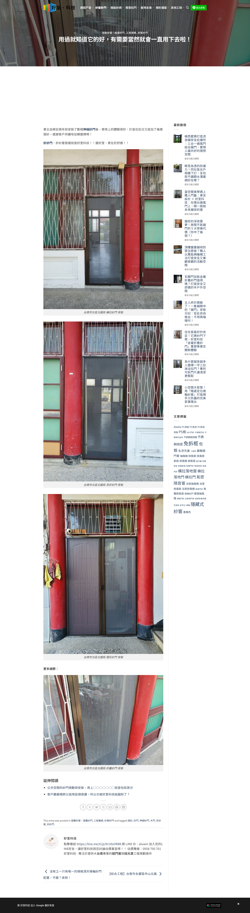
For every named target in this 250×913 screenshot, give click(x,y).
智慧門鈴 (190, 466)
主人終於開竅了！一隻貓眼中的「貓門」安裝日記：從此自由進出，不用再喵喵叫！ (195, 311)
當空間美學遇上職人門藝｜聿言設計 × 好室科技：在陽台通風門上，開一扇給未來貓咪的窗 (195, 200)
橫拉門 (190, 476)
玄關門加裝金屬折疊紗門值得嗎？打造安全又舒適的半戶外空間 (195, 284)
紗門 (136, 820)
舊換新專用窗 (200, 498)
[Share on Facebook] (83, 807)
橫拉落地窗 (187, 470)
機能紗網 (116, 8)
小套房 (193, 451)
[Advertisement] (125, 92)
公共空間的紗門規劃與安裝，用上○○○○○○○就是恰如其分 (90, 787)
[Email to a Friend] (110, 807)
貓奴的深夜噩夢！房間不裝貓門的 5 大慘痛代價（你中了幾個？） (195, 228)
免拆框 (191, 443)
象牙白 (183, 505)
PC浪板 (185, 427)
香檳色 (187, 512)
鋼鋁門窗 (85, 8)
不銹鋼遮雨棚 (190, 437)
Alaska (177, 427)
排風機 (183, 461)
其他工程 (176, 8)
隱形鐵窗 (161, 8)
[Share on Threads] (103, 807)
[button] (187, 7)
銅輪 (188, 505)
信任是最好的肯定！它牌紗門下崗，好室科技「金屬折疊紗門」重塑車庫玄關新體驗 (195, 341)
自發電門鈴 (189, 498)
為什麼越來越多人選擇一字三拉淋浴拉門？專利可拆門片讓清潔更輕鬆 (195, 369)
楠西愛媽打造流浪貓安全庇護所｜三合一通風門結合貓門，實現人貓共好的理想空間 (195, 145)
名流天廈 (184, 451)
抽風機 (184, 456)
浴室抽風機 (192, 483)
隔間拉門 (131, 8)
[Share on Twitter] (97, 807)
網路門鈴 (180, 498)
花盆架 (176, 505)
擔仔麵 (199, 461)
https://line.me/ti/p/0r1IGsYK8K (99, 844)
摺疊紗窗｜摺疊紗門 (113, 32)
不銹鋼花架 (199, 432)
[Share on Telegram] (124, 807)
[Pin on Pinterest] (117, 807)
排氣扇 (192, 456)
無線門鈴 (199, 489)
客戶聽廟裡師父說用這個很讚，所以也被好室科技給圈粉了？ (88, 794)
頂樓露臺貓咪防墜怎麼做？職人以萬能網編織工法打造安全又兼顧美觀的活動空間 (195, 256)
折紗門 (48, 143)
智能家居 (198, 466)
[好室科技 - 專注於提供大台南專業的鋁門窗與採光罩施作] (59, 8)
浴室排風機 (188, 488)
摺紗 (130, 820)
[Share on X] (90, 807)
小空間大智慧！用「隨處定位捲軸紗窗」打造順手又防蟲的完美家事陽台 (195, 394)
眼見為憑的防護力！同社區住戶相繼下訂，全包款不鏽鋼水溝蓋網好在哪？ (195, 173)
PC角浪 (193, 427)
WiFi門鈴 (190, 432)
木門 (152, 820)
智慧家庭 (182, 466)
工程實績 (131, 32)
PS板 (182, 431)
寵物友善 (146, 8)
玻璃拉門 (189, 493)
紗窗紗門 (100, 8)
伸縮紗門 (89, 129)
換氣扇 (191, 461)
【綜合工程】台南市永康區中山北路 (132, 873)
